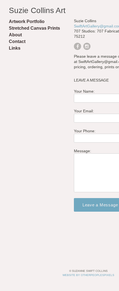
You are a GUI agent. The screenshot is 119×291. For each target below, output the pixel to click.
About (15, 34)
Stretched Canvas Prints (34, 28)
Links (14, 48)
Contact (17, 41)
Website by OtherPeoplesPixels (88, 275)
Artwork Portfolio (27, 21)
